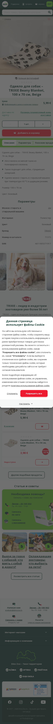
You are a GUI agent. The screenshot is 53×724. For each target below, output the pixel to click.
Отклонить (12, 393)
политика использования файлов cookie (30, 385)
